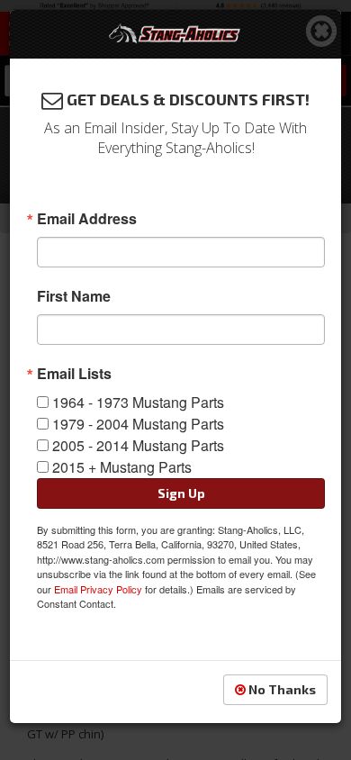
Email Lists (74, 373)
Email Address (87, 219)
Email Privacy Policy (98, 589)
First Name (74, 296)
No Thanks (281, 689)
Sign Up (181, 493)
